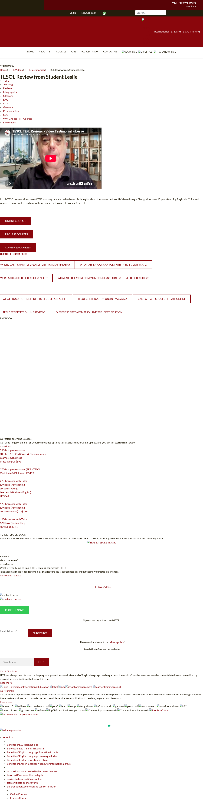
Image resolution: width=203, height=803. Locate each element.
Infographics (10, 91)
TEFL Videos (16, 69)
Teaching (8, 84)
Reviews (7, 88)
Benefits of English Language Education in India (32, 752)
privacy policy (116, 642)
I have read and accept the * (102, 642)
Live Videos (9, 122)
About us (8, 737)
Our (8, 671)
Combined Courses (18, 247)
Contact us (110, 51)
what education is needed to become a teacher (32, 771)
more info (5, 446)
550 (2, 465)
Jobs (73, 51)
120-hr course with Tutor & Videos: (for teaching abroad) (13, 523)
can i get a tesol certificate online (162, 298)
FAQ (5, 99)
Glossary (8, 95)
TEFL (6, 80)
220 (2, 500)
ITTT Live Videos (101, 586)
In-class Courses (19, 797)
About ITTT (45, 51)
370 (2, 477)
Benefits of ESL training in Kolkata (25, 748)
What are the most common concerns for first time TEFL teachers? (103, 277)
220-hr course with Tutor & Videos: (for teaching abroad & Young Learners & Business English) (15, 488)
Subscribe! (40, 633)
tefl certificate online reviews (22, 782)
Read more (6, 682)
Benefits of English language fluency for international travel (39, 763)
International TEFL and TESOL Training (177, 31)
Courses (61, 51)
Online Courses (184, 3)
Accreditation (89, 51)
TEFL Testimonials (35, 69)
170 (2, 515)
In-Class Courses (16, 234)
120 (2, 531)
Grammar (8, 107)
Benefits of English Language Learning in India (32, 756)
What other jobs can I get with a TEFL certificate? (113, 264)
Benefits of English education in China (27, 759)
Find (41, 661)
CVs (5, 114)
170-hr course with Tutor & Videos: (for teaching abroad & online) (13, 507)
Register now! (14, 609)
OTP (5, 103)
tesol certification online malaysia (102, 298)
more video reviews (10, 575)
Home (30, 51)
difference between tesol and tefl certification (89, 312)
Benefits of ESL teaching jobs (22, 744)
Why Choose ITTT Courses (17, 118)
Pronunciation (11, 110)
